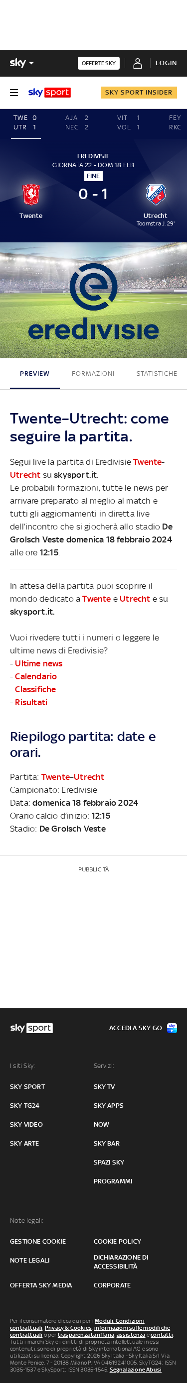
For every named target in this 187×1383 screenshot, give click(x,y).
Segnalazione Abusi (136, 1369)
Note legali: (26, 1220)
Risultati (31, 702)
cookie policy (118, 1241)
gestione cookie (38, 1241)
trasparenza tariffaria (86, 1334)
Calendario (36, 676)
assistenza (131, 1334)
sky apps (109, 1105)
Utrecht (25, 475)
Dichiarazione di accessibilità (121, 1262)
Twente (147, 462)
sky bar (107, 1143)
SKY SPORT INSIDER (139, 92)
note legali (29, 1260)
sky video (26, 1124)
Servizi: (104, 1065)
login (166, 63)
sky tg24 (25, 1105)
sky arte (24, 1143)
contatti (162, 1334)
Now (102, 1124)
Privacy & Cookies (68, 1327)
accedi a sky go (135, 1028)
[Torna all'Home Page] (49, 93)
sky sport (27, 1086)
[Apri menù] (14, 93)
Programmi (113, 1181)
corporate (112, 1285)
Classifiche (35, 689)
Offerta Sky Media (41, 1285)
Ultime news (38, 663)
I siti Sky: (22, 1065)
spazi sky (109, 1162)
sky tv (104, 1086)
